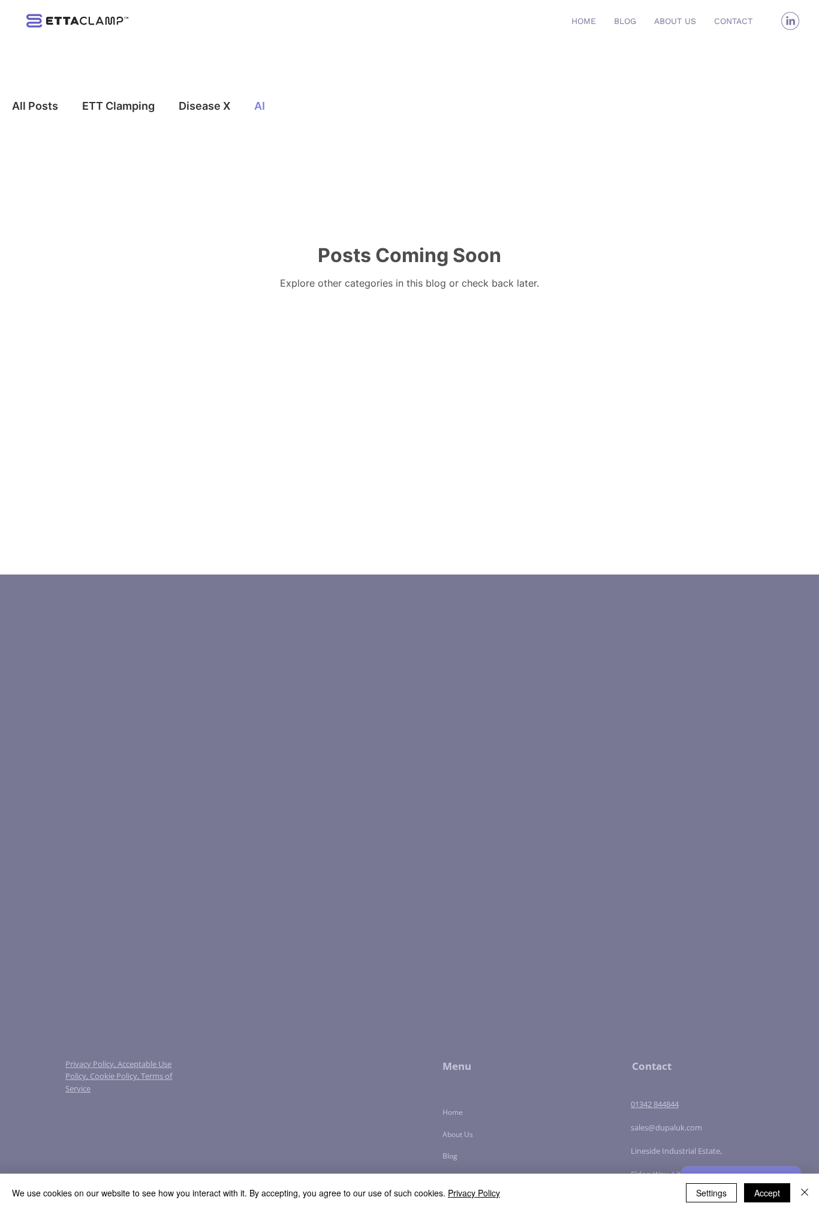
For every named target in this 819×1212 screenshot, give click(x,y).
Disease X (204, 106)
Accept (767, 1193)
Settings (711, 1193)
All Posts (35, 106)
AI (259, 106)
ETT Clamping (118, 106)
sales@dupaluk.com (666, 1127)
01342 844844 (655, 1104)
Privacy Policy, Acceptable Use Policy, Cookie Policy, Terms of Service (118, 1076)
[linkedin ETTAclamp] (790, 21)
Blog (449, 1156)
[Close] (804, 1192)
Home (452, 1112)
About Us (457, 1134)
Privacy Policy (474, 1193)
